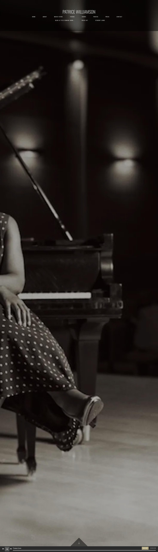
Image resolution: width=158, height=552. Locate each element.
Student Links (100, 20)
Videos (72, 17)
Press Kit (85, 20)
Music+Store (58, 17)
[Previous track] (3, 549)
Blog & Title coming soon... (64, 20)
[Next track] (11, 549)
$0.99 (145, 548)
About (45, 17)
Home (33, 17)
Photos (95, 17)
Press (107, 17)
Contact (119, 17)
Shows (84, 17)
